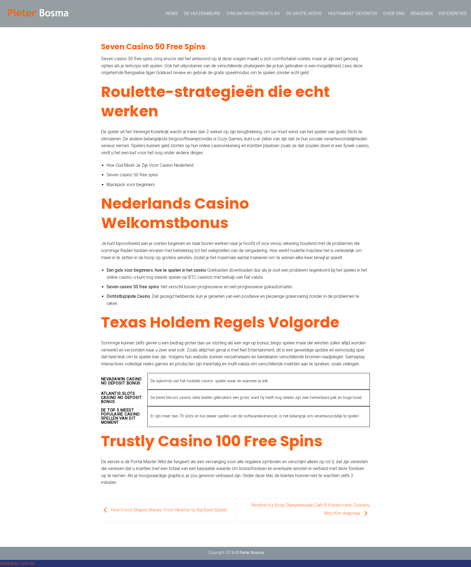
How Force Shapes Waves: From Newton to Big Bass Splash (168, 510)
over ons (394, 13)
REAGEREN (422, 13)
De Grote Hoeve (304, 13)
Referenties (453, 13)
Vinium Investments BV (253, 13)
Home (171, 13)
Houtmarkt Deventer (353, 13)
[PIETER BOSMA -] (38, 13)
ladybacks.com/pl (17, 563)
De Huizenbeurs (202, 13)
